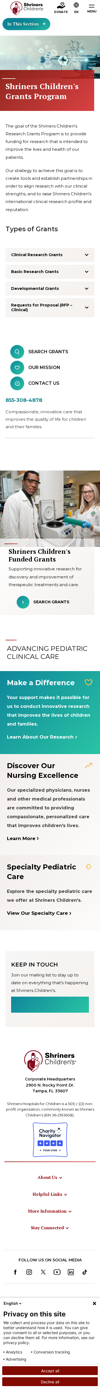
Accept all (50, 1370)
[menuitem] (50, 1177)
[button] (76, 8)
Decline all (50, 1381)
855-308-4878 (24, 400)
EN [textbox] (76, 12)
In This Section (23, 24)
